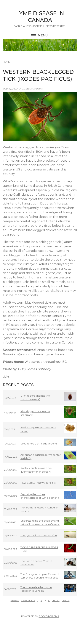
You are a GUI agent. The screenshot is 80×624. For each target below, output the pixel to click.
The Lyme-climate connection (38, 535)
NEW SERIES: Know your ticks (37, 482)
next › (55, 600)
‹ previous (28, 600)
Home (6, 61)
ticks (6, 376)
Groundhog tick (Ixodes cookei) (39, 443)
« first (15, 600)
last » (65, 600)
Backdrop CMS (49, 616)
